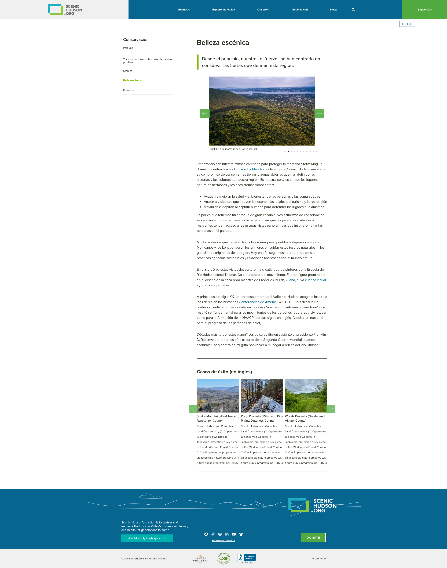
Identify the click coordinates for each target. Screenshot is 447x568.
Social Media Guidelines (223, 540)
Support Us (425, 10)
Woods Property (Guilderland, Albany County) (305, 418)
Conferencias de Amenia (258, 301)
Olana (290, 279)
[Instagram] (220, 534)
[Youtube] (234, 534)
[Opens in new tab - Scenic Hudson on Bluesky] (241, 534)
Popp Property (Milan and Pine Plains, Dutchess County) (262, 418)
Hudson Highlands (248, 169)
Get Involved (300, 10)
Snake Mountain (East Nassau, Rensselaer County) (218, 418)
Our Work (263, 10)
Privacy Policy (319, 558)
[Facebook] (206, 534)
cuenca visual (315, 279)
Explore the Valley (223, 10)
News (333, 10)
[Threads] (213, 534)
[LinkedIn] (227, 534)
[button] (353, 10)
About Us (184, 10)
